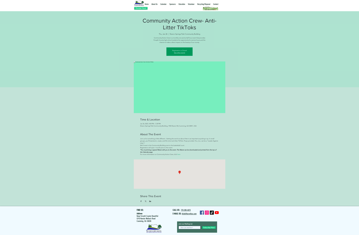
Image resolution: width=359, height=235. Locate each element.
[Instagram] (207, 213)
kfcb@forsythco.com (189, 213)
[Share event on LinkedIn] (150, 201)
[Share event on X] (145, 201)
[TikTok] (212, 213)
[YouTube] (217, 213)
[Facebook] (202, 213)
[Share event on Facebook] (141, 201)
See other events (179, 53)
